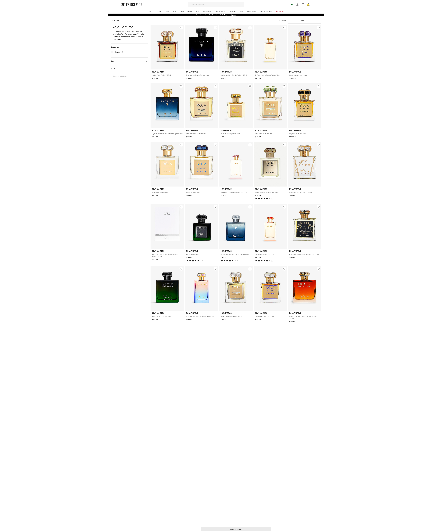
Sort (302, 21)
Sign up (233, 15)
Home (116, 21)
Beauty (119, 52)
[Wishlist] (303, 4)
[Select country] (292, 4)
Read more (116, 39)
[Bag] (308, 4)
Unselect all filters (119, 76)
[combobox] (217, 4)
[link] (167, 75)
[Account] (297, 4)
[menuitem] (150, 11)
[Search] (190, 4)
